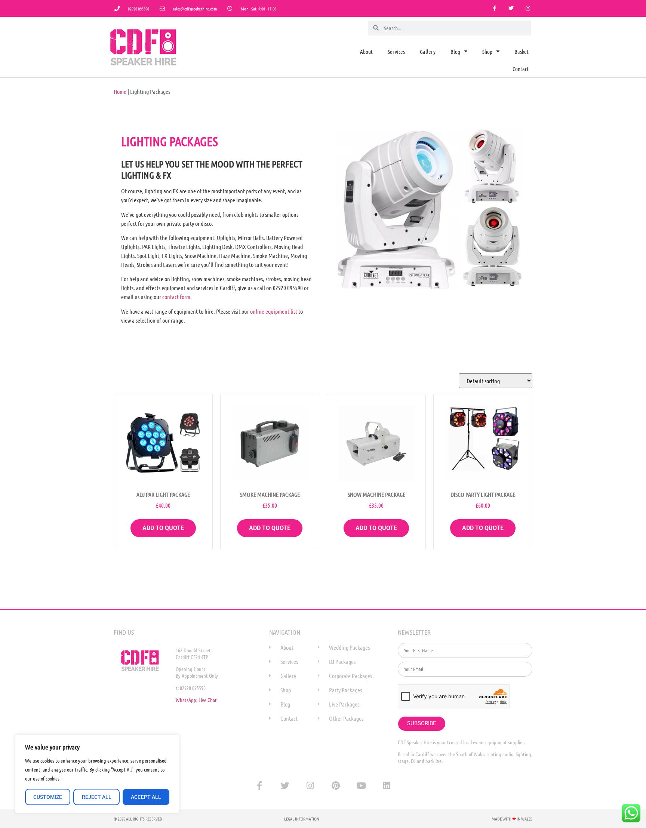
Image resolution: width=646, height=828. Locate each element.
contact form (176, 296)
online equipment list (273, 311)
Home (120, 91)
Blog (455, 51)
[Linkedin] (386, 785)
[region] (97, 774)
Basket (521, 51)
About (366, 51)
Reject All (96, 797)
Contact (521, 68)
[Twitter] (510, 8)
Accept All (146, 797)
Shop (487, 51)
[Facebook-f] (494, 8)
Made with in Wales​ (512, 819)
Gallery (428, 51)
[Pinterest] (335, 785)
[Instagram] (527, 8)
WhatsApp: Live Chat (196, 699)
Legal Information (301, 819)
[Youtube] (361, 785)
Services (396, 51)
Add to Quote (163, 528)
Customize (47, 797)
